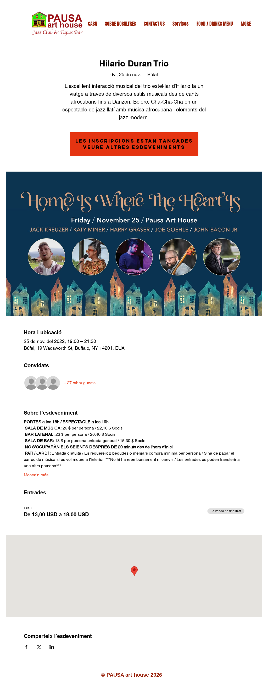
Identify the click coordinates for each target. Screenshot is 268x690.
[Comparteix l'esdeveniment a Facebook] (26, 647)
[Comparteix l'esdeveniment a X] (39, 647)
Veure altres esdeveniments (134, 147)
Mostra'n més (36, 474)
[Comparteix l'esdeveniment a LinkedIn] (51, 647)
